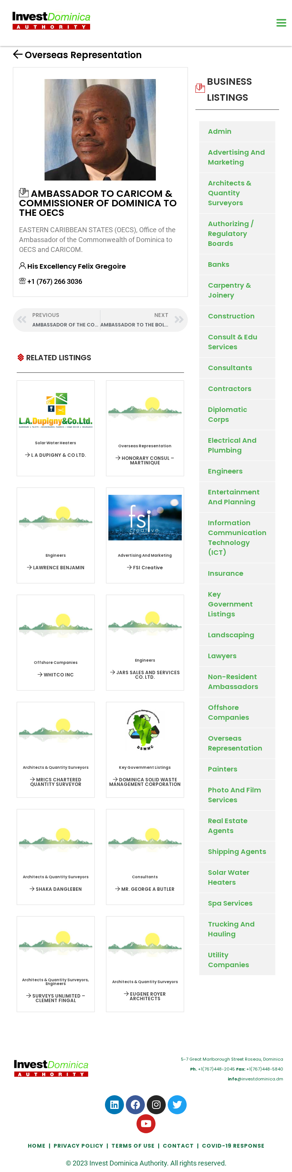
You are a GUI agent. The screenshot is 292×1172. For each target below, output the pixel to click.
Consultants (230, 367)
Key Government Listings (230, 604)
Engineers (225, 471)
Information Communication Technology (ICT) (237, 537)
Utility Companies (228, 959)
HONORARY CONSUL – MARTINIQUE (147, 460)
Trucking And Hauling (231, 929)
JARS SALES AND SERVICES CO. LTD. (147, 674)
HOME (37, 1146)
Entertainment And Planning (234, 497)
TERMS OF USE (133, 1146)
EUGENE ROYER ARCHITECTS (147, 996)
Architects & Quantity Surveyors (229, 192)
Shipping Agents (237, 851)
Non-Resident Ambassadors (233, 681)
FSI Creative (147, 567)
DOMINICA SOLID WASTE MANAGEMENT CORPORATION (145, 781)
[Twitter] (177, 1104)
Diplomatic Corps (227, 414)
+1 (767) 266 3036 (54, 281)
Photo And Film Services (234, 795)
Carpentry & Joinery (229, 290)
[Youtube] (146, 1123)
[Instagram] (156, 1104)
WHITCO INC (58, 675)
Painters (222, 769)
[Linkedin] (114, 1104)
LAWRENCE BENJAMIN (58, 567)
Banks (218, 264)
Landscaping (231, 635)
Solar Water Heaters (228, 877)
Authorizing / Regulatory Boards (231, 233)
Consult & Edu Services (232, 342)
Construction (231, 316)
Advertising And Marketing (236, 157)
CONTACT (178, 1146)
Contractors (229, 388)
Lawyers (222, 655)
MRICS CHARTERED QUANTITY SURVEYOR (55, 781)
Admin (220, 131)
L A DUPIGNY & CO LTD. (58, 455)
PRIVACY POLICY (78, 1146)
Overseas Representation (83, 55)
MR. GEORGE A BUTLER (147, 889)
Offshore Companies (228, 712)
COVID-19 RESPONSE (233, 1146)
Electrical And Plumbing (232, 445)
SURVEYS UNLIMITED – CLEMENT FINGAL (58, 998)
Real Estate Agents (228, 825)
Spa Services (230, 903)
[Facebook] (135, 1104)
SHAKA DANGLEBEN (58, 889)
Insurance (225, 573)
